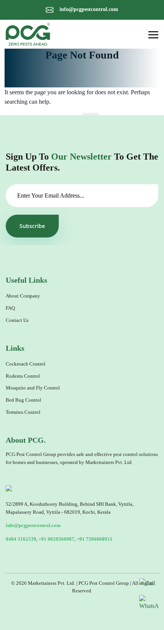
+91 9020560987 (56, 539)
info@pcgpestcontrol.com (88, 9)
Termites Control (23, 412)
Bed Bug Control (23, 400)
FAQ (10, 308)
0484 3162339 (21, 539)
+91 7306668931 (95, 539)
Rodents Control (23, 376)
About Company (23, 296)
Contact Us (17, 320)
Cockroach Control (25, 364)
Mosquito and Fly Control (33, 388)
